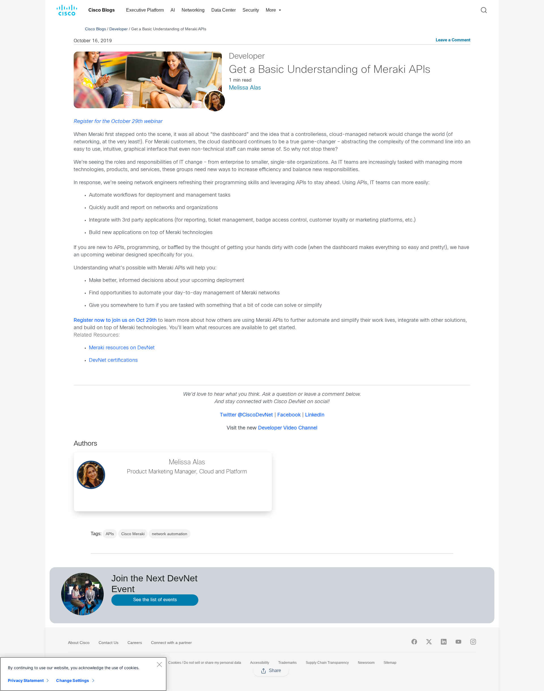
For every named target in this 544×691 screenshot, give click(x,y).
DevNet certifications (113, 360)
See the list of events (155, 600)
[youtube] (458, 642)
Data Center (223, 10)
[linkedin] (444, 642)
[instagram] (473, 642)
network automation (169, 533)
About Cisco (79, 642)
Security (251, 10)
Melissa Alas (245, 88)
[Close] (159, 664)
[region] (83, 674)
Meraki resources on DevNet (122, 348)
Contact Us (108, 642)
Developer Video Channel (287, 428)
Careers (135, 642)
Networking (193, 10)
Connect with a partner (171, 642)
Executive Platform (145, 10)
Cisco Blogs (101, 10)
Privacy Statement (26, 680)
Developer (118, 29)
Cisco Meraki (132, 533)
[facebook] (414, 642)
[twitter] (429, 642)
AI (173, 10)
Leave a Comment (453, 40)
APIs (110, 533)
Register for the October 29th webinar (118, 121)
